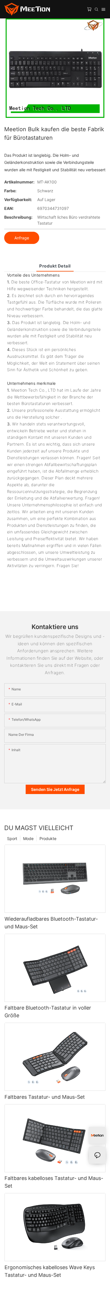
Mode (28, 838)
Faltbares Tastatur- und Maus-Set (45, 1097)
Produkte (47, 838)
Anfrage (21, 237)
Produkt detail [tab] (55, 266)
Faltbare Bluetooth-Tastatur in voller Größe (48, 1011)
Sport (12, 838)
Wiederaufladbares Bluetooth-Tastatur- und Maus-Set (51, 922)
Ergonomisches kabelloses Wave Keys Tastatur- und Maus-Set (50, 1271)
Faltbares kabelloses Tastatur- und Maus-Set (54, 1182)
